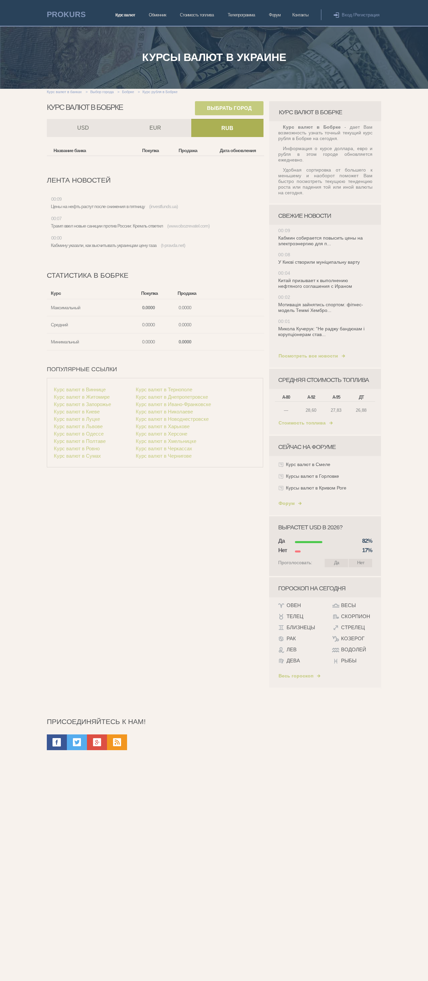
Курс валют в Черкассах (164, 448)
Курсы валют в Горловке (312, 476)
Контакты (300, 14)
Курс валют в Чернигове (164, 456)
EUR (155, 128)
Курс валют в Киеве (77, 411)
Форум (275, 14)
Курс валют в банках (64, 92)
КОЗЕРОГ (352, 638)
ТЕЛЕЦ (295, 616)
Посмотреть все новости (308, 355)
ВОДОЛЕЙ (353, 649)
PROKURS (66, 14)
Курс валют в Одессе (79, 434)
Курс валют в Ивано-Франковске (173, 404)
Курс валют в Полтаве (80, 441)
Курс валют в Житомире (82, 397)
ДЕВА (293, 660)
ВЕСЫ (348, 605)
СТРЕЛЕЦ (353, 627)
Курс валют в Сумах (77, 456)
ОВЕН (294, 605)
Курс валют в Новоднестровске (172, 419)
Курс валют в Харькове (163, 426)
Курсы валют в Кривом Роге (316, 487)
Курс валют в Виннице (80, 389)
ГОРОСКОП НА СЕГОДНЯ (311, 588)
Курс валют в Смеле (308, 464)
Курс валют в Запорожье (82, 404)
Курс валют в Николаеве (164, 411)
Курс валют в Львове (78, 426)
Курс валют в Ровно (77, 448)
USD (83, 128)
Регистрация (367, 14)
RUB (227, 128)
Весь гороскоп (296, 675)
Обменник (157, 14)
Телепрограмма (241, 14)
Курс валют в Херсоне (161, 434)
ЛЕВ (292, 649)
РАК (291, 638)
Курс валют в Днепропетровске (172, 397)
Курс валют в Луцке (77, 419)
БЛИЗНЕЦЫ (301, 627)
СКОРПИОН (355, 616)
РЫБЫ (348, 660)
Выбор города (102, 92)
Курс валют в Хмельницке (166, 441)
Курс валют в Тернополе (164, 389)
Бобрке (128, 92)
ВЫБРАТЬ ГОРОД (229, 108)
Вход (347, 14)
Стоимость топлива (197, 14)
